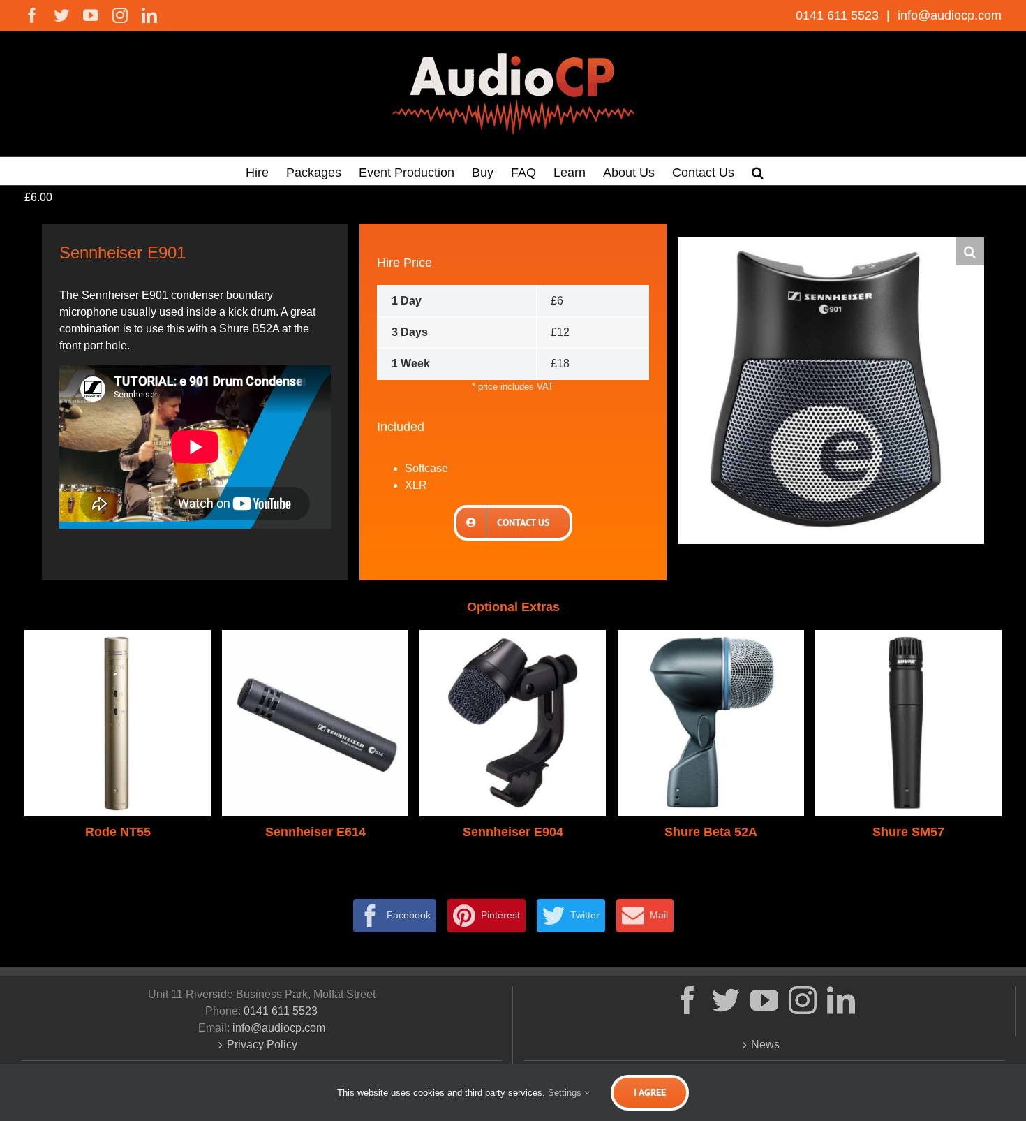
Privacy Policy (262, 1044)
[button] (758, 171)
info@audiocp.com (948, 15)
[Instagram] (803, 1000)
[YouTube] (764, 1000)
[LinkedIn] (841, 1000)
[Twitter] (726, 1000)
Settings (566, 1092)
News (765, 1044)
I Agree (650, 1092)
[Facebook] (687, 1000)
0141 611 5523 (839, 15)
